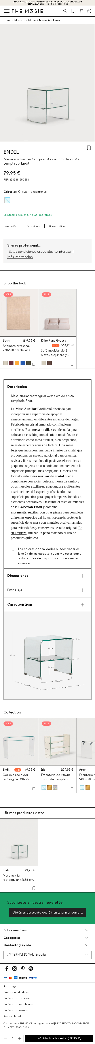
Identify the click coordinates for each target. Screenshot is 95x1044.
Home (7, 20)
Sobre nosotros (15, 930)
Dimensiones (33, 226)
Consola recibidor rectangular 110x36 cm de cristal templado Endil (18, 781)
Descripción (10, 226)
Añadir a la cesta (61, 1038)
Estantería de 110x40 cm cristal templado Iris (55, 779)
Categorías (12, 938)
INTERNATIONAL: (26, 955)
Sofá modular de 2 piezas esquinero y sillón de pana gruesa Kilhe (56, 357)
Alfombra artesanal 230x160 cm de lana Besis (16, 350)
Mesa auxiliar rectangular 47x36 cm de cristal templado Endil (18, 882)
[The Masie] (27, 11)
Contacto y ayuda (17, 945)
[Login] (89, 11)
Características (57, 226)
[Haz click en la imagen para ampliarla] (47, 656)
